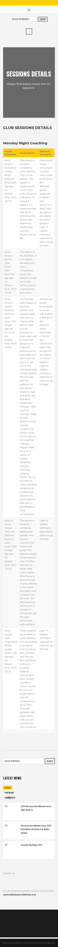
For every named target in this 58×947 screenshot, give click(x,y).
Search (42, 19)
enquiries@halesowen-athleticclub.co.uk (19, 894)
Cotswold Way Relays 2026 (31, 844)
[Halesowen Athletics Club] (29, 9)
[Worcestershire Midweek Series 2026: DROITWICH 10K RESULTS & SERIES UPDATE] (12, 830)
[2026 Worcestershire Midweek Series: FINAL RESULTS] (12, 811)
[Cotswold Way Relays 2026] (12, 849)
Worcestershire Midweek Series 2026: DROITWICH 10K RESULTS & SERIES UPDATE (36, 829)
